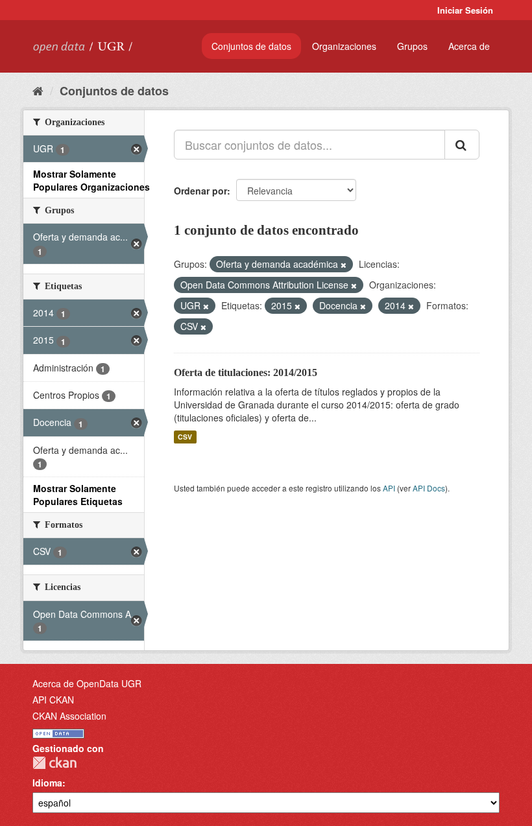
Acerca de (469, 46)
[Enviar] (461, 144)
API (389, 487)
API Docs (429, 487)
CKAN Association (69, 715)
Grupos (412, 46)
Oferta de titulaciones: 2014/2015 (245, 372)
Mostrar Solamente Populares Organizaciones (91, 180)
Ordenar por (200, 190)
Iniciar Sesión (465, 10)
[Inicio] (37, 90)
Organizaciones (344, 46)
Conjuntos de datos (251, 46)
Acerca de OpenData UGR (86, 683)
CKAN (54, 763)
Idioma (47, 782)
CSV (185, 437)
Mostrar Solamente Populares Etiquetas (78, 495)
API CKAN (53, 699)
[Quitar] (343, 264)
